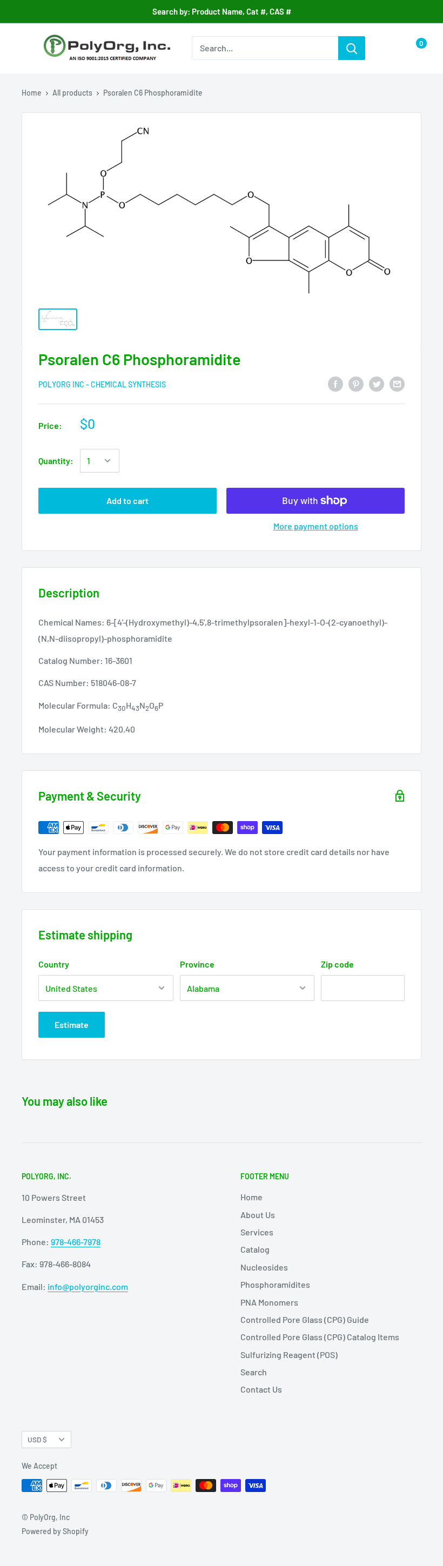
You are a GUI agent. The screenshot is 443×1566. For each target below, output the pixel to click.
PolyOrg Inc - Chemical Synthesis (102, 384)
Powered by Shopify (55, 1531)
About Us (257, 1214)
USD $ (37, 1439)
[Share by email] (397, 383)
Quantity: (55, 460)
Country (53, 964)
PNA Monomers (269, 1302)
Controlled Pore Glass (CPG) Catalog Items (319, 1337)
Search (253, 1372)
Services (256, 1232)
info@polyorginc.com (88, 1286)
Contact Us (261, 1389)
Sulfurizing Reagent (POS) (289, 1354)
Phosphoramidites (275, 1284)
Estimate (72, 1024)
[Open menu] (27, 48)
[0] (412, 48)
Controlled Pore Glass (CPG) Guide (304, 1319)
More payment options (315, 526)
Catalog (255, 1249)
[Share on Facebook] (335, 383)
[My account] (390, 48)
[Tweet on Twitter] (376, 383)
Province (197, 964)
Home (32, 92)
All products (72, 92)
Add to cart (127, 500)
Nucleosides (264, 1267)
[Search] (351, 48)
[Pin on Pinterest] (356, 383)
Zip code (337, 964)
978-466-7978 (75, 1241)
